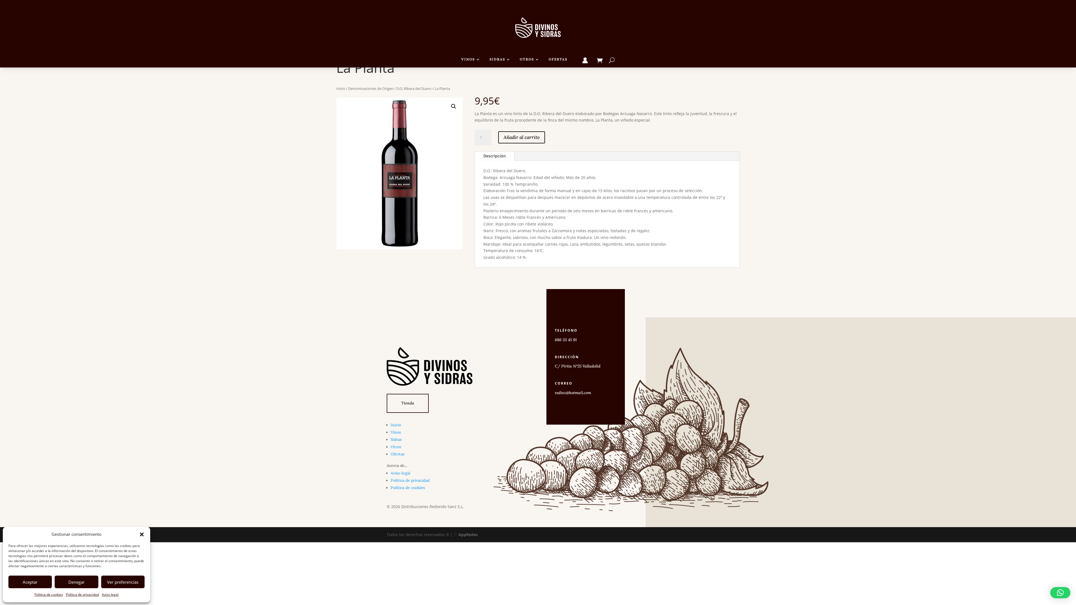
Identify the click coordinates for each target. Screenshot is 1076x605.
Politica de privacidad (82, 594)
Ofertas (558, 59)
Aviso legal (110, 594)
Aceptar (30, 582)
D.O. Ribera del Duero (414, 88)
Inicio (340, 88)
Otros (527, 59)
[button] (142, 534)
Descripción (494, 156)
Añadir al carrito (522, 137)
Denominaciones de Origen (370, 88)
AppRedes (468, 534)
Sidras (497, 59)
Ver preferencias (122, 582)
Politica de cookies (48, 594)
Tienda (407, 403)
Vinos (468, 59)
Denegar (76, 582)
